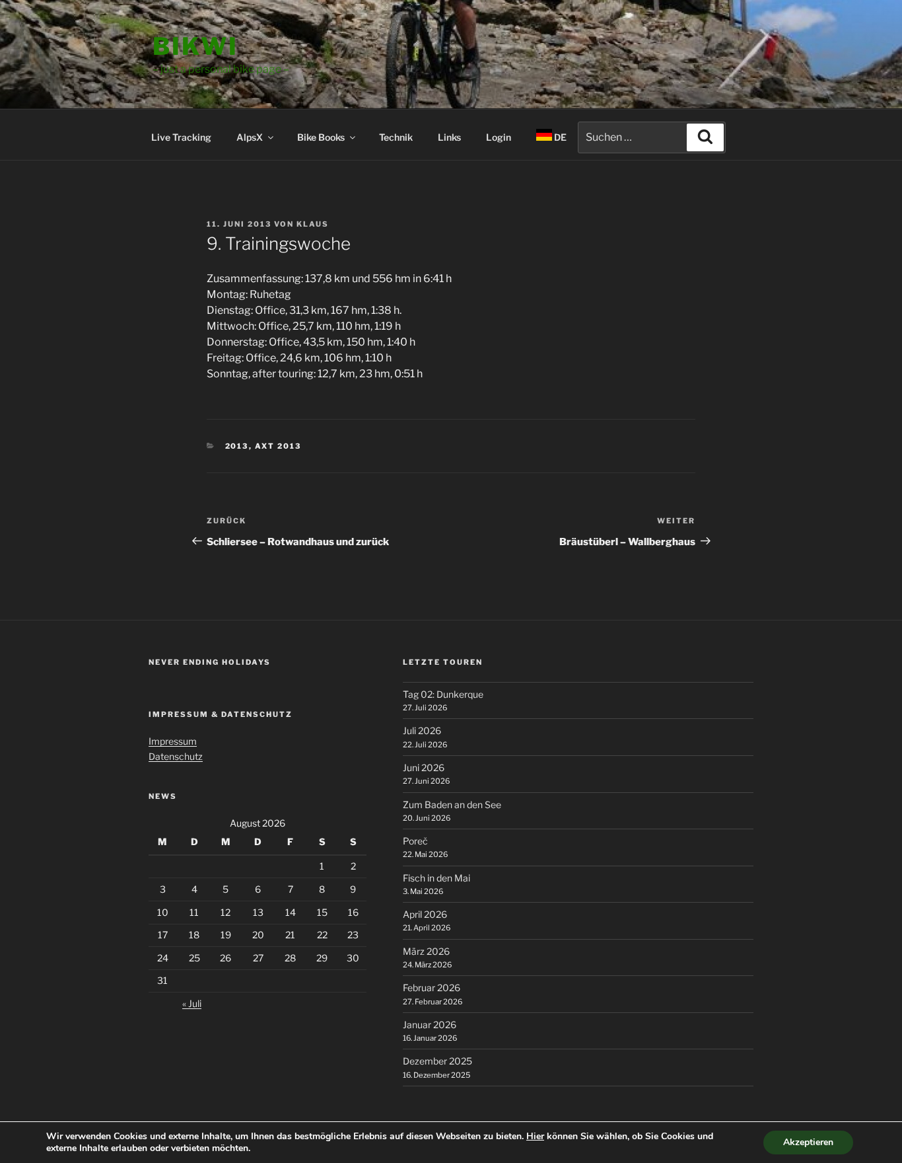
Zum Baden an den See (452, 804)
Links (449, 137)
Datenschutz (176, 756)
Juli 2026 (422, 730)
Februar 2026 (431, 987)
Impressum (173, 741)
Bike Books (321, 137)
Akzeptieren (808, 1142)
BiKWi (195, 46)
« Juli (191, 1003)
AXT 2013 (278, 446)
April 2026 (425, 914)
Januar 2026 (429, 1024)
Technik (396, 137)
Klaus (312, 224)
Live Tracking (181, 137)
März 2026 (426, 951)
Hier (535, 1137)
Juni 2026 (423, 767)
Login (498, 137)
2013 (237, 446)
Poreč (415, 840)
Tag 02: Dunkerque (443, 694)
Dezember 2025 (437, 1061)
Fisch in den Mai (436, 877)
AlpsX (249, 137)
